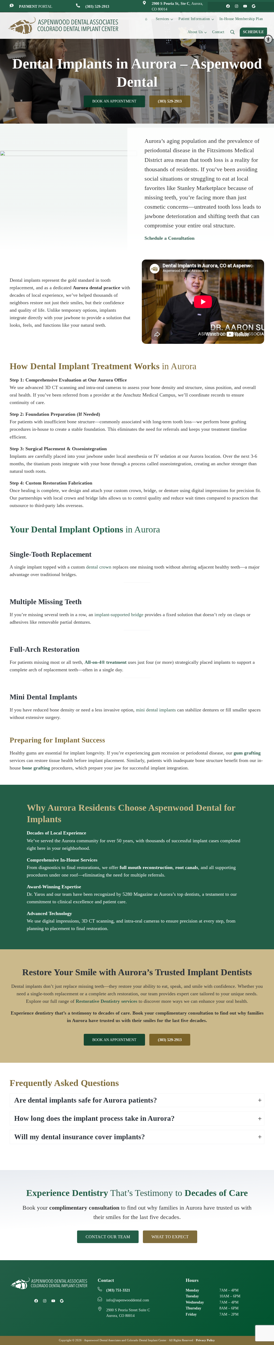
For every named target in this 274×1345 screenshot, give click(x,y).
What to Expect (170, 1236)
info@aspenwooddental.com (127, 1300)
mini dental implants (156, 709)
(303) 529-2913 (97, 7)
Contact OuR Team (108, 1236)
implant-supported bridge (119, 614)
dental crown (99, 567)
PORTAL (35, 7)
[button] (268, 39)
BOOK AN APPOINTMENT (114, 101)
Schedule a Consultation (169, 238)
